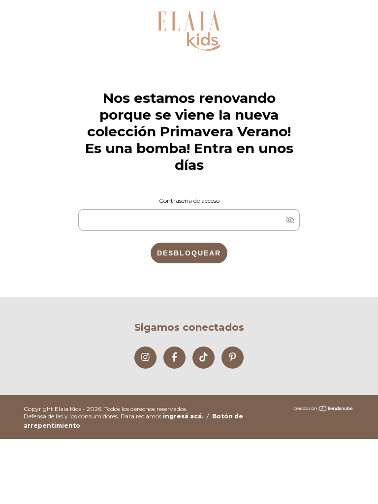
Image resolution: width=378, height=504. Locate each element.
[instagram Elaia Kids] (145, 357)
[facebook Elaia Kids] (174, 357)
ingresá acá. (183, 416)
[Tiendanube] (323, 409)
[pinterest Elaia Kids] (232, 357)
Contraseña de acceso (189, 200)
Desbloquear (189, 253)
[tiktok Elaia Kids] (203, 357)
